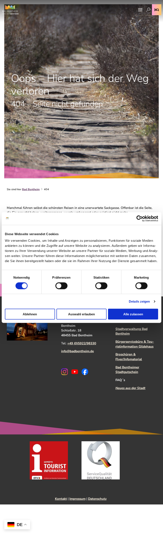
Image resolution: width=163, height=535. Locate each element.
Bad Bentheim (31, 189)
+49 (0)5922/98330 (81, 343)
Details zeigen (139, 301)
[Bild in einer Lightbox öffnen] (27, 325)
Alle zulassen (133, 314)
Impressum (77, 499)
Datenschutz (97, 499)
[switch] (61, 285)
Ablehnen (30, 314)
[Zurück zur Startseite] (10, 9)
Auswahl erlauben (81, 314)
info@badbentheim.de (77, 351)
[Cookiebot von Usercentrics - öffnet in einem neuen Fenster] (139, 218)
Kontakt (61, 499)
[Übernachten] (156, 9)
